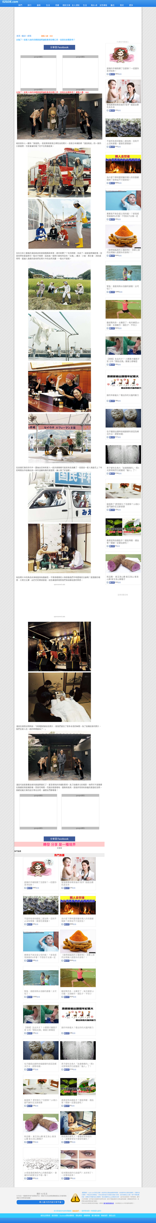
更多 (131, 5)
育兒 (122, 5)
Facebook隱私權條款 (67, 1215)
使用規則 (55, 1215)
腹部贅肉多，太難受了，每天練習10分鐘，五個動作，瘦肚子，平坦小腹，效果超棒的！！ (77, 993)
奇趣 (57, 5)
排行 (29, 5)
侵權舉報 (87, 1215)
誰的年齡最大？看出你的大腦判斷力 (77, 1027)
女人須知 (75, 5)
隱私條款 (79, 1215)
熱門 (20, 5)
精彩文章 (66, 5)
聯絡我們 (75, 1211)
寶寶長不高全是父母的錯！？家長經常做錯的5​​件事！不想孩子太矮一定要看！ (40, 957)
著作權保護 (96, 1215)
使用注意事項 (45, 1215)
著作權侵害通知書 (109, 1203)
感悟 (29, 36)
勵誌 (24, 36)
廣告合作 (112, 1215)
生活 (48, 5)
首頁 (18, 36)
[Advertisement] (78, 20)
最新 (39, 5)
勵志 (113, 5)
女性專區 (103, 5)
